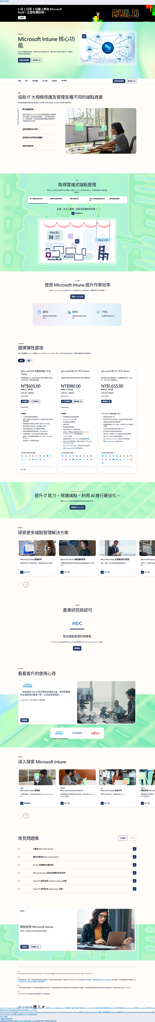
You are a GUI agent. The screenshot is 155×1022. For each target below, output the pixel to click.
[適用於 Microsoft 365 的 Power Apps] (87, 459)
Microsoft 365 (34, 1012)
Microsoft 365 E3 (70, 448)
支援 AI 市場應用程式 (104, 1012)
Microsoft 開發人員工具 (81, 1012)
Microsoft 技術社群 (117, 1012)
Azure (19, 1012)
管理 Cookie (31, 1021)
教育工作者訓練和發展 (11, 1010)
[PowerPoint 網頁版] (124, 455)
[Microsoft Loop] (36, 455)
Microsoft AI (3, 1012)
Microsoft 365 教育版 (145, 1008)
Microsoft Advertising (44, 1012)
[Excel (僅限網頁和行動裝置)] (25, 455)
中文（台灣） (4, 1017)
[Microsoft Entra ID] (29, 459)
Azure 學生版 (33, 1010)
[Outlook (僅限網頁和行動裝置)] (43, 455)
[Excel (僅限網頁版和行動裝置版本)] (120, 455)
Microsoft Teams (69, 1012)
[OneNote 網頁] (127, 455)
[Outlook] (69, 459)
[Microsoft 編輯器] (25, 459)
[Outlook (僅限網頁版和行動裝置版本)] (109, 459)
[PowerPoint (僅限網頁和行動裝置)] (29, 455)
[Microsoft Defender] (40, 459)
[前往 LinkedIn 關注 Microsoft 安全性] (35, 1006)
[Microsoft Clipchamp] (40, 455)
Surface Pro (3, 1008)
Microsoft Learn (93, 1012)
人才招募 (14, 1014)
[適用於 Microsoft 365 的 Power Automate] (91, 459)
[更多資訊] (88, 438)
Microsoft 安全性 (12, 1012)
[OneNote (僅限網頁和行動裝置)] (33, 455)
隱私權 (25, 1021)
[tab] (38, 200)
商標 (42, 1021)
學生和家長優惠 (24, 1010)
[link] (19, 81)
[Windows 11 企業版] (91, 455)
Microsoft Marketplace (129, 1012)
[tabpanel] (77, 236)
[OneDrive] (51, 455)
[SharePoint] (22, 459)
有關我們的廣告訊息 (50, 1021)
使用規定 (38, 1021)
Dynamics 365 (25, 1012)
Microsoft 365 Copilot (57, 1012)
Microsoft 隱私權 (28, 1014)
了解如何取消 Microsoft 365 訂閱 (101, 980)
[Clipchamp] (106, 459)
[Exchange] (47, 455)
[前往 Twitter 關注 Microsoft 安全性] (39, 1006)
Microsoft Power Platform (143, 1012)
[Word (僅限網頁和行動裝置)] (76, 455)
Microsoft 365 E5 (110, 441)
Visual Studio (7, 1014)
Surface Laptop (11, 1008)
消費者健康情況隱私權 (7, 1021)
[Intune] (36, 459)
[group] (37, 557)
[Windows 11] (33, 459)
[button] (84, 36)
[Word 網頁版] (22, 455)
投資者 (35, 1014)
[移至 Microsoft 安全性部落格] (43, 1006)
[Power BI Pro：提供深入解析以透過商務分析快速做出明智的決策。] (127, 459)
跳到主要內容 (4, 1)
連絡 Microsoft (18, 1021)
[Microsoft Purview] (43, 459)
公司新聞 (19, 1014)
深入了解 (127, 987)
